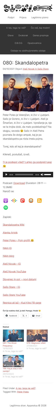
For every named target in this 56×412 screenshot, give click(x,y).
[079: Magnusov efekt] (37, 336)
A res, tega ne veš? (25, 388)
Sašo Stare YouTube (14, 294)
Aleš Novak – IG (12, 263)
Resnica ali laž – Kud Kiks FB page (22, 302)
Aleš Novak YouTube (14, 271)
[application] (28, 174)
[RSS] (41, 200)
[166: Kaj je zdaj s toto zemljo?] (13, 361)
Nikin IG (7, 248)
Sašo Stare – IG (11, 287)
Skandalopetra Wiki (13, 224)
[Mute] (42, 174)
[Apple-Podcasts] (7, 200)
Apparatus (28, 8)
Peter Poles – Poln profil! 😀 (18, 240)
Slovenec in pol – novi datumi (19, 279)
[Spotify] (7, 207)
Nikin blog (8, 255)
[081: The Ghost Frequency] (13, 336)
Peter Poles (23, 391)
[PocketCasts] (24, 200)
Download (19, 183)
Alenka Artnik (10, 232)
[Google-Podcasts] (15, 200)
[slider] (48, 174)
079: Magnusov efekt (36, 343)
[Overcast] (32, 200)
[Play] (6, 174)
